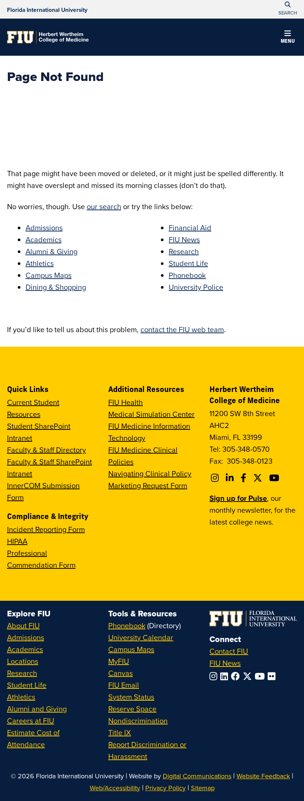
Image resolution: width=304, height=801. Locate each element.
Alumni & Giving (51, 251)
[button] (287, 38)
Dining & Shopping (56, 287)
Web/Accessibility (115, 787)
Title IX (119, 732)
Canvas (120, 673)
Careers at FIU (30, 720)
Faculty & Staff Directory (46, 449)
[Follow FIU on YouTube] (261, 676)
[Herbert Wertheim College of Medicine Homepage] (48, 37)
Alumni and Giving (37, 708)
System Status (131, 696)
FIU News (184, 239)
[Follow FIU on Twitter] (249, 676)
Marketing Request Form (147, 485)
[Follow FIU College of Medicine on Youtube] (275, 478)
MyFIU (118, 661)
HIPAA (17, 541)
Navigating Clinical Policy (149, 473)
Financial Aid (190, 227)
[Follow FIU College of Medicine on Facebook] (244, 478)
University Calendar (140, 637)
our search (104, 206)
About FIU (23, 625)
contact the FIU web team (182, 329)
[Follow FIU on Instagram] (214, 676)
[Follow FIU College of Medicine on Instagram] (215, 478)
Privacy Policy (165, 787)
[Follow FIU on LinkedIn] (225, 676)
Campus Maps (49, 275)
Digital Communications (197, 776)
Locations (22, 661)
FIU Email (123, 685)
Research (184, 251)
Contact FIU (228, 651)
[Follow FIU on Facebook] (237, 676)
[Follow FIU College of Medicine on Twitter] (259, 478)
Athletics (40, 263)
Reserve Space (132, 708)
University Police (196, 287)
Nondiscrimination (138, 720)
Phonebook (187, 275)
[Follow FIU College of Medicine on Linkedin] (230, 478)
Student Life (188, 263)
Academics (44, 239)
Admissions (44, 227)
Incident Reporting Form (46, 529)
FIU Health (125, 402)
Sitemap (203, 787)
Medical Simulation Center (151, 414)
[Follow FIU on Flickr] (273, 676)
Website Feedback (263, 776)
